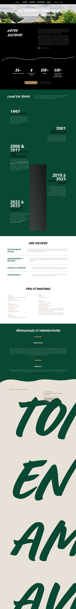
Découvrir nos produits (31, 82)
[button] (25, 2)
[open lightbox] (39, 48)
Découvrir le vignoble (45, 82)
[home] (17, 2)
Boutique (49, 2)
